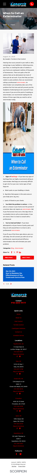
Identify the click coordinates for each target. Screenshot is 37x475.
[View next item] (11, 284)
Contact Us (18, 332)
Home (18, 314)
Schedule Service (18, 335)
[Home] (17, 4)
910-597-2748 (18, 369)
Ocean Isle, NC (18, 378)
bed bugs (14, 176)
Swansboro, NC (18, 433)
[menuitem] (14, 466)
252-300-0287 (18, 443)
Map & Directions (18, 354)
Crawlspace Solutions (18, 328)
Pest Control (19, 321)
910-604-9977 (18, 303)
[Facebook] (16, 454)
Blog (12, 248)
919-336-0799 (18, 406)
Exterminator (19, 248)
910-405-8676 (18, 389)
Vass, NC (18, 361)
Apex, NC (18, 416)
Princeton (18, 398)
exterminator (21, 82)
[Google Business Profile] (20, 454)
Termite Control (18, 325)
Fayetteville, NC (18, 344)
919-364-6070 (18, 423)
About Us (18, 317)
